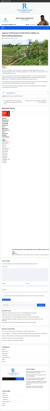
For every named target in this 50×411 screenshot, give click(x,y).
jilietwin (3, 336)
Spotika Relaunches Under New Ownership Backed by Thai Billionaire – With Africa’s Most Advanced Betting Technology (5, 128)
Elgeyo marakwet (14, 96)
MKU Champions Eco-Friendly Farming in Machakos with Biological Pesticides (23, 336)
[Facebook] (2, 67)
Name (4, 283)
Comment (5, 266)
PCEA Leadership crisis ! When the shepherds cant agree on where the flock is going (20, 317)
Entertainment (5, 353)
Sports (3, 361)
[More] (6, 67)
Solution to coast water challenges (15, 338)
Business (4, 349)
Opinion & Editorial (6, 357)
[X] (3, 67)
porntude (4, 338)
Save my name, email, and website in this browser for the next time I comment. (24, 296)
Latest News (4, 355)
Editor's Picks (5, 351)
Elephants (8, 96)
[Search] (48, 28)
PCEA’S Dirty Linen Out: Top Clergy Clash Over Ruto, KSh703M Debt (16, 315)
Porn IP (3, 331)
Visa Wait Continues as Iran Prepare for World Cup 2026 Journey (21, 331)
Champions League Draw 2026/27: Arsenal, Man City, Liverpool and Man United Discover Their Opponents (36, 383)
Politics (3, 359)
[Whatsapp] (5, 67)
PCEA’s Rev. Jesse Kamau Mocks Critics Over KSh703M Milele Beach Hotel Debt (19, 313)
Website (4, 289)
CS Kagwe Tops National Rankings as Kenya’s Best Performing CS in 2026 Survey (29, 333)
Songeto (21, 96)
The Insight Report (7, 38)
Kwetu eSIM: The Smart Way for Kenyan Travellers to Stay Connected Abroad (19, 322)
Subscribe (41, 305)
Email (27, 283)
